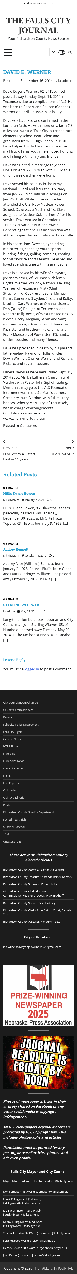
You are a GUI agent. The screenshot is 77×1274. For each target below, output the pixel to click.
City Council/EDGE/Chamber (21, 702)
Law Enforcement (14, 768)
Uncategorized (12, 841)
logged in (31, 669)
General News (12, 739)
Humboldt (9, 754)
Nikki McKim (11, 500)
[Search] (70, 52)
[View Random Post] (54, 52)
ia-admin (65, 80)
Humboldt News (13, 761)
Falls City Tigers (12, 732)
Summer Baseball (14, 827)
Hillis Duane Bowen (19, 493)
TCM (6, 834)
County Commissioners (18, 710)
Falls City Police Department (21, 724)
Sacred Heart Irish (14, 819)
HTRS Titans (10, 746)
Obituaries (28, 425)
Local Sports (11, 783)
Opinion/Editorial (14, 797)
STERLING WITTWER (21, 605)
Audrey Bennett (15, 549)
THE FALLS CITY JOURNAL (38, 25)
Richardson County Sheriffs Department (28, 812)
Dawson (8, 717)
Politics (7, 805)
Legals (7, 776)
